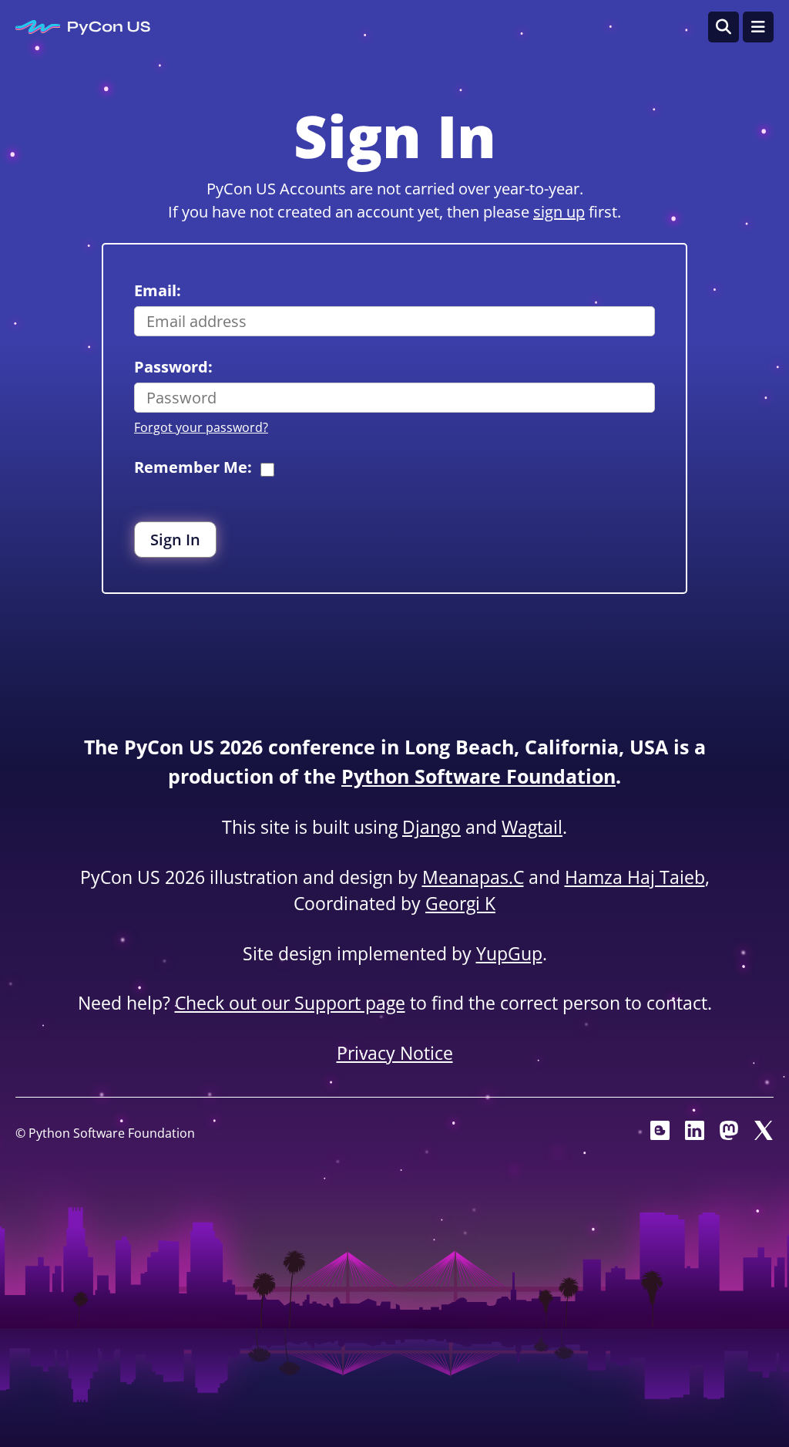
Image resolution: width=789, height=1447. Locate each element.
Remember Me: (193, 467)
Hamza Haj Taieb (635, 877)
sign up (559, 211)
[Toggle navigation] (758, 27)
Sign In (175, 539)
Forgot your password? (201, 427)
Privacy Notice (395, 1053)
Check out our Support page (290, 1002)
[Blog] (660, 1134)
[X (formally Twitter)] (764, 1134)
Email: (157, 290)
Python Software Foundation (478, 776)
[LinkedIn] (694, 1134)
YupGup (509, 953)
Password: (173, 366)
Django (431, 827)
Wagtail (532, 827)
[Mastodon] (729, 1134)
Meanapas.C (473, 877)
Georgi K (460, 903)
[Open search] (723, 27)
